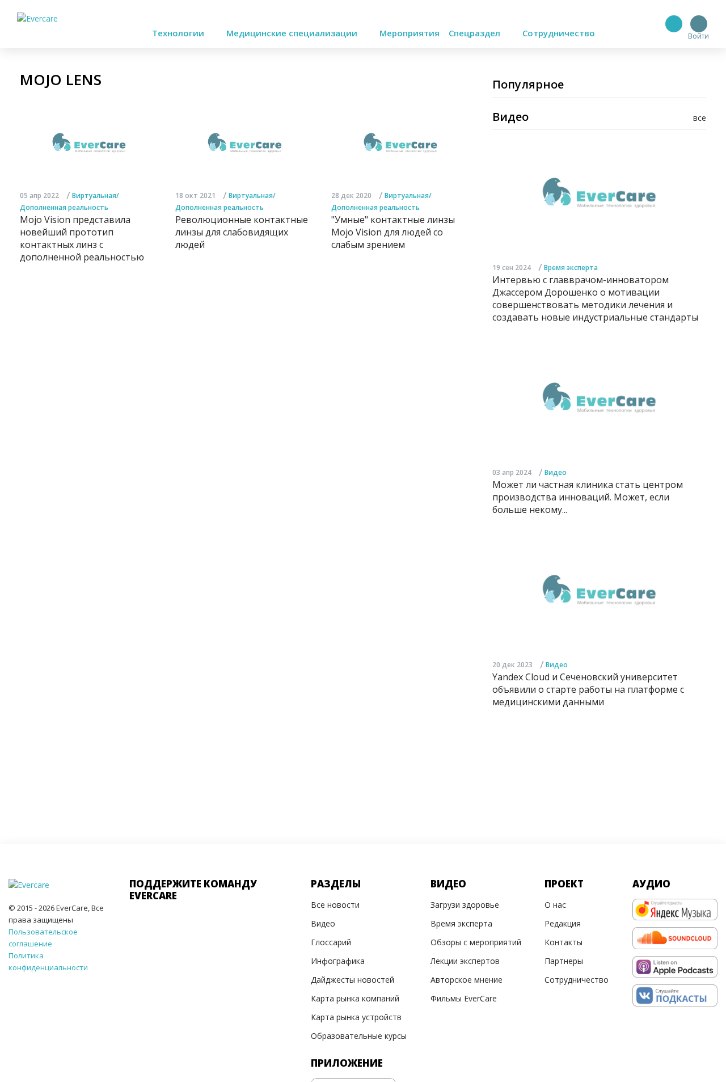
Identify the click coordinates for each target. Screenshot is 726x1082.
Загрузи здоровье (464, 904)
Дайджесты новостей (352, 979)
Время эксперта (571, 267)
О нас (555, 904)
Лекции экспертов (465, 960)
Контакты (563, 942)
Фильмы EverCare (463, 998)
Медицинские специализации (293, 33)
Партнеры (563, 960)
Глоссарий (331, 942)
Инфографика (338, 960)
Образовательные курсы (359, 1035)
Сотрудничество (558, 33)
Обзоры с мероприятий (475, 942)
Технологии (179, 33)
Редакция (562, 923)
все (699, 117)
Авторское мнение (466, 979)
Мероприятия (409, 33)
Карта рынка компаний (355, 998)
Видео (555, 472)
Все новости (335, 904)
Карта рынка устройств (356, 1017)
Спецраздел (476, 33)
